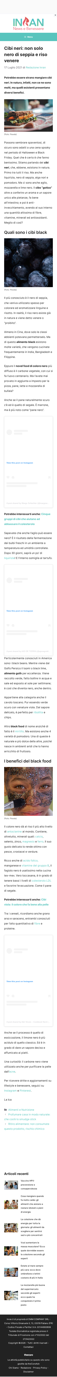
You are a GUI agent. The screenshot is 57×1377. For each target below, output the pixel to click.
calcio (39, 836)
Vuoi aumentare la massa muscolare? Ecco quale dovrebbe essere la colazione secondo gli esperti (33, 1250)
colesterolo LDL (41, 880)
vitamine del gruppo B (35, 865)
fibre (37, 923)
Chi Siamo (14, 1367)
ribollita (38, 712)
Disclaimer (28, 1371)
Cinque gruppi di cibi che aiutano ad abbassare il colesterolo (27, 519)
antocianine (14, 831)
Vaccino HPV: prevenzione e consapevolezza (29, 1184)
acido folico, (30, 860)
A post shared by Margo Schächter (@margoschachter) (31, 503)
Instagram (10, 1090)
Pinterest (25, 1090)
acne (12, 1071)
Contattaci (28, 1347)
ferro (40, 841)
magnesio (28, 841)
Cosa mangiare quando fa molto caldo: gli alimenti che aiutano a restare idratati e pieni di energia (32, 1204)
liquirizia (9, 558)
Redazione (26, 1367)
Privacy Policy (40, 1367)
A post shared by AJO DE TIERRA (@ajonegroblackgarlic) (32, 651)
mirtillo (19, 731)
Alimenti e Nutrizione (21, 1109)
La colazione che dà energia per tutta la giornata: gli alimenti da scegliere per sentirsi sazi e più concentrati (32, 1227)
